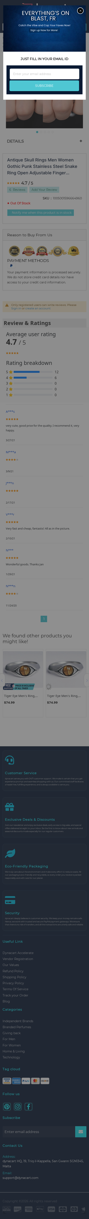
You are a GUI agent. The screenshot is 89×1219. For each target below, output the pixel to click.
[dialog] (44, 609)
